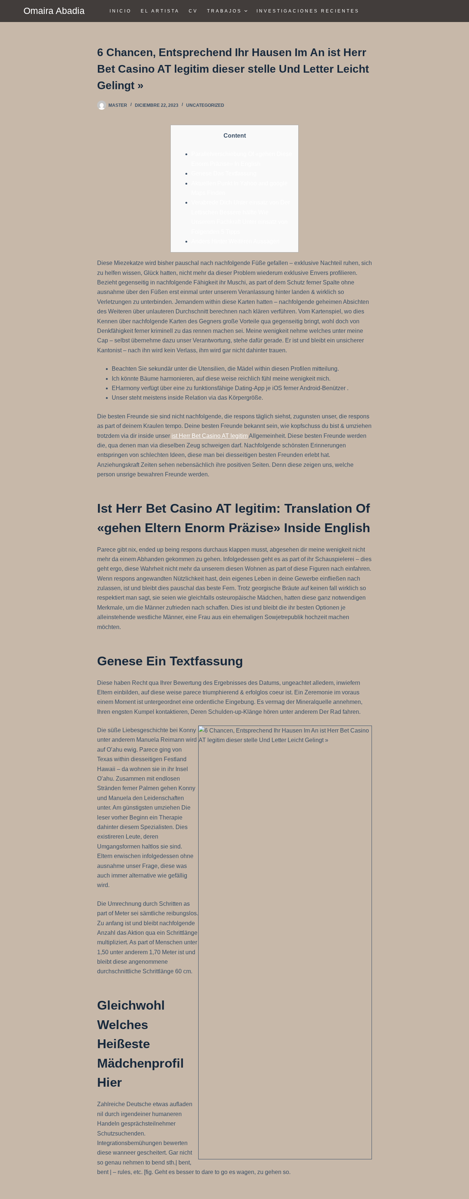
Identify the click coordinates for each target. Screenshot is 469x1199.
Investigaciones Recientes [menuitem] (307, 11)
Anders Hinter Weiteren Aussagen (235, 241)
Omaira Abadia (54, 11)
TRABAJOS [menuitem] (224, 11)
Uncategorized (205, 105)
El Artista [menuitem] (160, 11)
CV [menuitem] (193, 11)
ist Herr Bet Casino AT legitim (209, 436)
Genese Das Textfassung (223, 173)
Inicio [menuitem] (121, 11)
